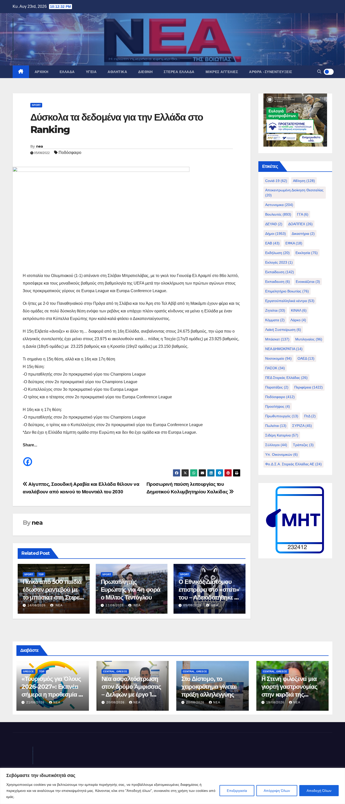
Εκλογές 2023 (279, 262)
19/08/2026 (275, 702)
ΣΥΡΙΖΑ (302, 426)
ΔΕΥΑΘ (273, 224)
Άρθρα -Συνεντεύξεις (270, 72)
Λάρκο (298, 320)
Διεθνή (145, 72)
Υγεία (91, 72)
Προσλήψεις (277, 406)
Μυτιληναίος (308, 339)
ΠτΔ (310, 416)
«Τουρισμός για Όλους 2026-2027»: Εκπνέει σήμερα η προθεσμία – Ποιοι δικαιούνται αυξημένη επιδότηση (51, 694)
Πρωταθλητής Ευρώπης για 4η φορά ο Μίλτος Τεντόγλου (130, 589)
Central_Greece (115, 671)
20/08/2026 (116, 702)
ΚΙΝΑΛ (299, 310)
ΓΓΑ (302, 214)
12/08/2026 (115, 605)
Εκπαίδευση (279, 272)
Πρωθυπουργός (281, 416)
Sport (36, 105)
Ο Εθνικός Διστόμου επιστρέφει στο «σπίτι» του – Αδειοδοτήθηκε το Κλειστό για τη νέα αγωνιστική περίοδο (209, 597)
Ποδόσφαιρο (70, 152)
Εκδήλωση (277, 253)
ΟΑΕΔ (306, 358)
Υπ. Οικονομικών (281, 454)
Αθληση (304, 181)
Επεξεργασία (237, 791)
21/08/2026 (35, 702)
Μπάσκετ (277, 339)
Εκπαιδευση (277, 282)
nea (39, 146)
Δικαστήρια (303, 234)
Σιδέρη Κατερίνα (281, 435)
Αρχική (41, 72)
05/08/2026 (192, 605)
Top (41, 574)
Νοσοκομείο (278, 358)
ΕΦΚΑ (293, 243)
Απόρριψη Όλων (277, 791)
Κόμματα (275, 320)
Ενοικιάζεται (308, 282)
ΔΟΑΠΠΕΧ (300, 224)
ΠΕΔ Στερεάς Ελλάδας (286, 378)
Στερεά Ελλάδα (179, 72)
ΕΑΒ (272, 243)
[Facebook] (27, 458)
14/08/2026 (37, 605)
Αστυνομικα (279, 205)
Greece (28, 671)
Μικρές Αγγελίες (222, 72)
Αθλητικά (117, 72)
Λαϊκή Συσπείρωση (283, 330)
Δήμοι (275, 234)
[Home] (21, 71)
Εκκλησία (306, 253)
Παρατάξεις (276, 387)
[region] (172, 786)
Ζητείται (275, 310)
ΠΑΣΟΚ (275, 368)
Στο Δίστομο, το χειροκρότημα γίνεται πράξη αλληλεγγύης (209, 686)
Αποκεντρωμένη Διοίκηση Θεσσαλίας (294, 192)
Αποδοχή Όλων (319, 791)
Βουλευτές (278, 214)
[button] (319, 72)
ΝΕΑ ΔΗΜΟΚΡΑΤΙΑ (284, 349)
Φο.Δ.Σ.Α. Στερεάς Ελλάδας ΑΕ (293, 464)
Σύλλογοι (276, 445)
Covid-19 (276, 181)
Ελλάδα (67, 72)
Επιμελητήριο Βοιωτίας (287, 291)
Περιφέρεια (308, 387)
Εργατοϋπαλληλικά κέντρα (289, 301)
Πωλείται (275, 426)
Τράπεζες (303, 445)
